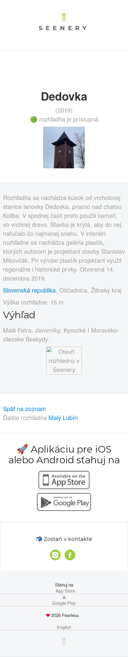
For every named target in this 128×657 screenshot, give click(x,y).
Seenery (64, 28)
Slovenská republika (29, 290)
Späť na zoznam (24, 408)
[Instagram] (55, 555)
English (64, 627)
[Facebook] (70, 555)
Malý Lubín (63, 417)
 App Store (64, 591)
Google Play (64, 603)
